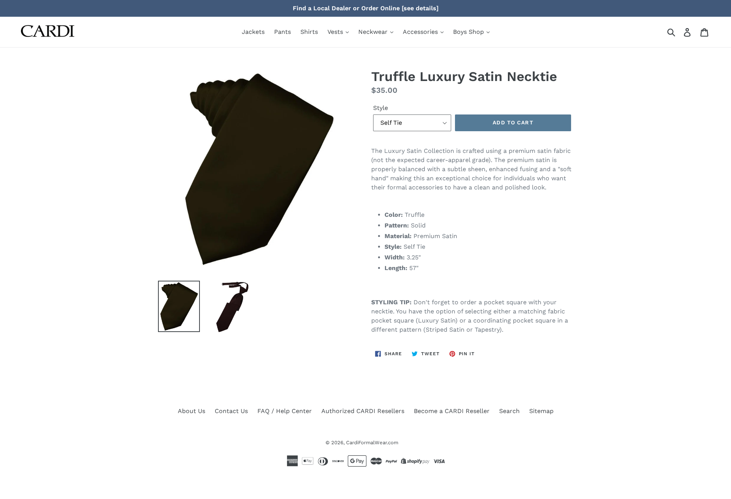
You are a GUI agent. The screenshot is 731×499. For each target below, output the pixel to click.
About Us (191, 411)
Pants (282, 31)
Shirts (309, 31)
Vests (336, 31)
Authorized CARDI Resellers (362, 411)
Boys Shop (469, 31)
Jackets (253, 31)
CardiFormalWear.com (372, 442)
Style (380, 107)
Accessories (421, 31)
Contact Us (231, 411)
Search (509, 411)
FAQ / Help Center (284, 411)
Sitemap (541, 411)
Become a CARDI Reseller (452, 411)
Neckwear (373, 31)
